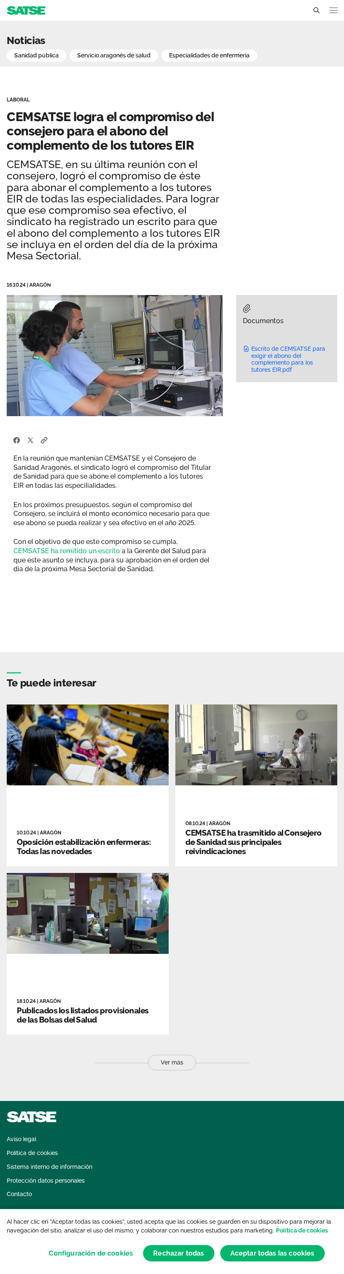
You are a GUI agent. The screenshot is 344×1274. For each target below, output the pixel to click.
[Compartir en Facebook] (16, 439)
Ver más (172, 1062)
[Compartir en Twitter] (30, 439)
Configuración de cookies (91, 1253)
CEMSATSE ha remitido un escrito (66, 551)
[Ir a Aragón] (26, 10)
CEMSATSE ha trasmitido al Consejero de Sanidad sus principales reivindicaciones (253, 842)
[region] (172, 1241)
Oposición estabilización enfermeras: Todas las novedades (84, 846)
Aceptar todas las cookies (272, 1253)
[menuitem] (21, 1139)
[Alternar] (316, 10)
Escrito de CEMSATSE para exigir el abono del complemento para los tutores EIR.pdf (288, 359)
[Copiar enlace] (44, 439)
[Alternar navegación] (333, 10)
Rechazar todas (178, 1253)
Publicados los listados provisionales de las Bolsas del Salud (83, 1015)
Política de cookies (302, 1230)
